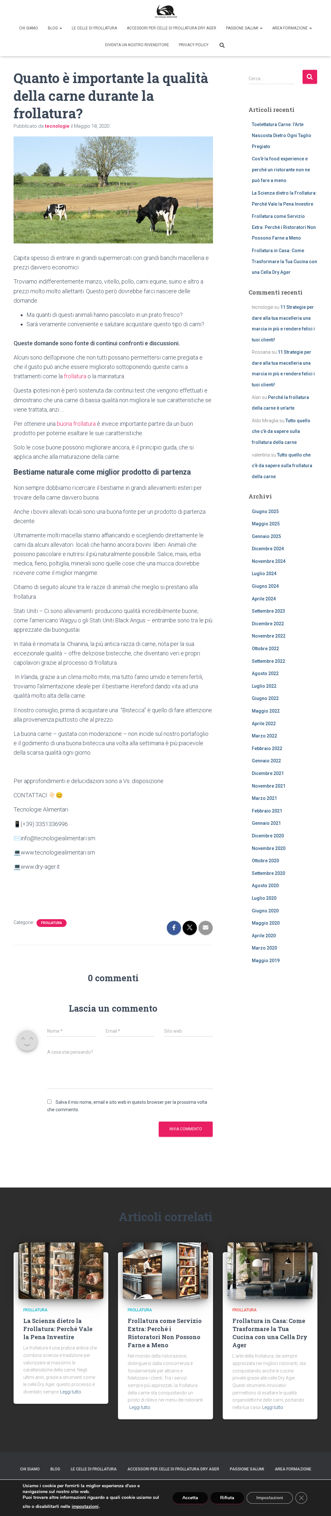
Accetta (190, 1498)
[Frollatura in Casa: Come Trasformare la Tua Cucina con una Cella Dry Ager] (270, 1270)
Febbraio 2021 (267, 810)
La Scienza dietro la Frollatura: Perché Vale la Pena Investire (57, 1329)
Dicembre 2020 (268, 835)
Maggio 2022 (266, 711)
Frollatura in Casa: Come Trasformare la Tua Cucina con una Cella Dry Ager (284, 261)
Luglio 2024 (264, 573)
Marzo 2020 (264, 948)
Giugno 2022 (265, 698)
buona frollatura (76, 423)
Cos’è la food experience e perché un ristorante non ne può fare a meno (281, 169)
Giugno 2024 (265, 586)
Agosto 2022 (265, 673)
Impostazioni (269, 1498)
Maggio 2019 (266, 960)
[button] (60, 28)
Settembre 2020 (268, 873)
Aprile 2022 (264, 723)
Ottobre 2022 (265, 648)
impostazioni (85, 1507)
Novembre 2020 (268, 848)
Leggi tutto (70, 1391)
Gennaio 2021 (266, 823)
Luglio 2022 (264, 686)
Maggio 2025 (266, 523)
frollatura (75, 376)
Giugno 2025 (265, 511)
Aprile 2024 (264, 598)
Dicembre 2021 (268, 773)
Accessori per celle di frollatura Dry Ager (171, 28)
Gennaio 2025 (266, 536)
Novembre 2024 (268, 561)
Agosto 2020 (265, 885)
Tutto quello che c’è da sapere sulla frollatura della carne (281, 431)
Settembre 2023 (268, 611)
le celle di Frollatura (94, 28)
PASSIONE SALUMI (242, 28)
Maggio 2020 (266, 923)
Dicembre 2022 (268, 623)
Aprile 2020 (264, 935)
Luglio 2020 (264, 898)
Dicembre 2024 (268, 548)
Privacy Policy (193, 45)
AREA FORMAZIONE (290, 28)
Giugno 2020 (265, 910)
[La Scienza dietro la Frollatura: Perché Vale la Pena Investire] (60, 1270)
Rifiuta (227, 1498)
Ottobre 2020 (265, 860)
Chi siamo (28, 28)
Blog (53, 28)
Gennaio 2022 (266, 760)
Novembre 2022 (268, 636)
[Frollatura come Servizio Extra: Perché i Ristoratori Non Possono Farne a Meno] (165, 1270)
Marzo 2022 (264, 735)
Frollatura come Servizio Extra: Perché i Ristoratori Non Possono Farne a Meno (284, 227)
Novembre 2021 (268, 786)
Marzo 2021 (264, 798)
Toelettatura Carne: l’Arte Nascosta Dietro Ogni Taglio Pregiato (281, 135)
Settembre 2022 (268, 661)
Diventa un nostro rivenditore (137, 45)
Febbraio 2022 (267, 748)
